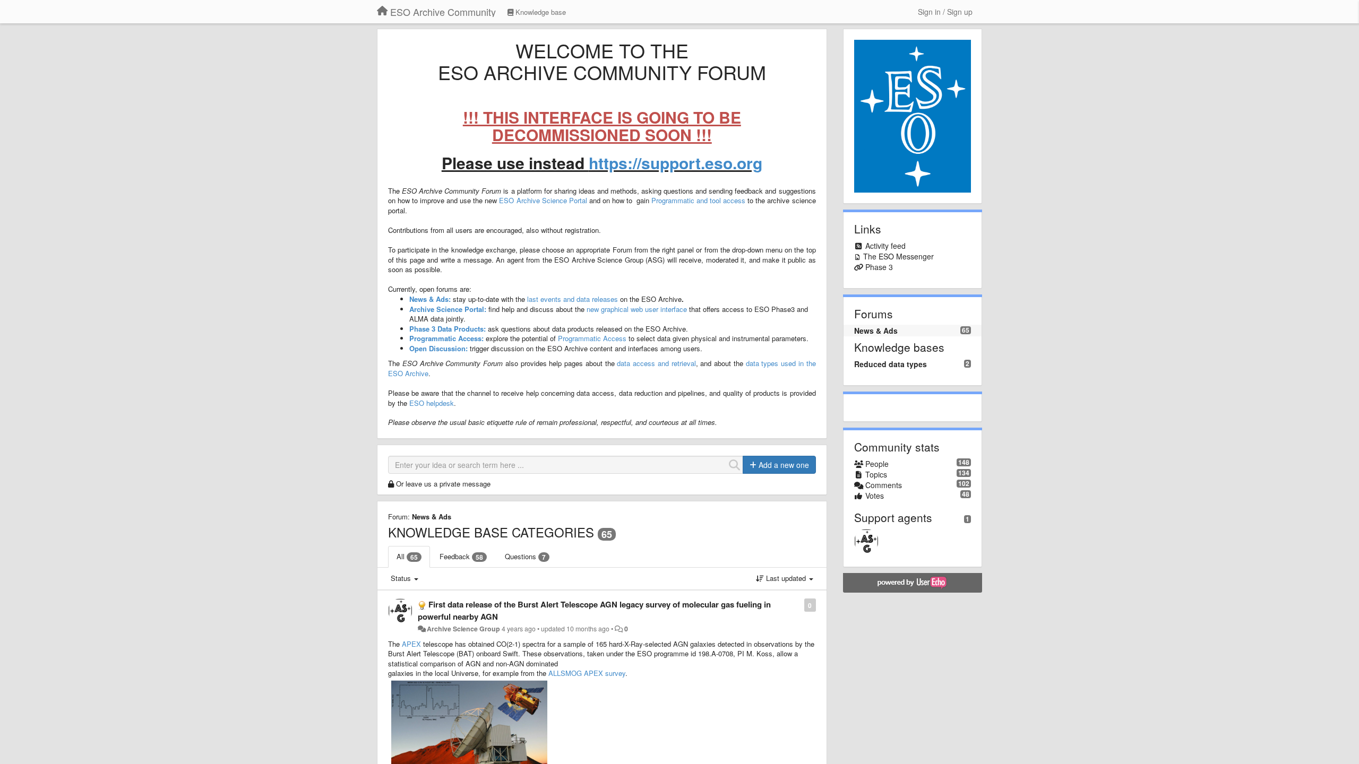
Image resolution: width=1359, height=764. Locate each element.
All (407, 556)
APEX (410, 644)
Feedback (461, 556)
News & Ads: (430, 299)
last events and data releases (572, 299)
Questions (525, 556)
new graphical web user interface (637, 309)
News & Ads (431, 516)
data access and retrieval (656, 363)
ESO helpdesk (431, 403)
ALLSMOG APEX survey (586, 673)
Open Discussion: (438, 348)
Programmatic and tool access (698, 200)
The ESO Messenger (898, 256)
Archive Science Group (463, 628)
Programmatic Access (592, 338)
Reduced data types (890, 364)
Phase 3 (879, 267)
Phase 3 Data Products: (447, 329)
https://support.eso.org (675, 162)
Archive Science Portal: (447, 309)
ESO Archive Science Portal (543, 200)
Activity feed (885, 245)
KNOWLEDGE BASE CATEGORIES (491, 532)
